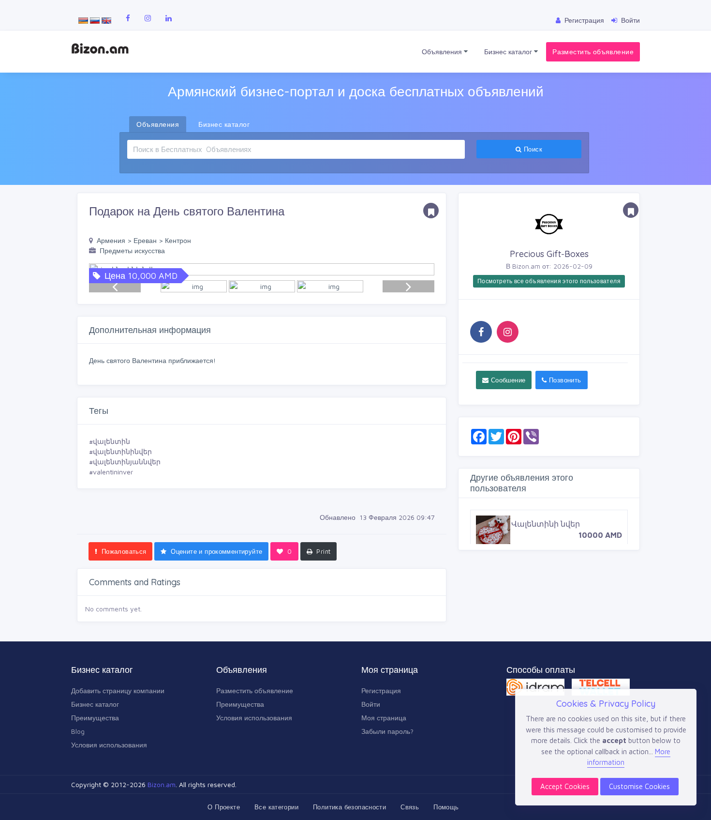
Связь (409, 807)
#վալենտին (109, 441)
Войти (370, 704)
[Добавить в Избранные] (431, 210)
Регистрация (381, 690)
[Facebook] (481, 332)
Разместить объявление (593, 51)
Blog (78, 731)
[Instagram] (507, 332)
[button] (422, 269)
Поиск (532, 149)
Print (322, 551)
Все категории (276, 807)
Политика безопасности (349, 807)
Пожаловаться (122, 551)
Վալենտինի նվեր (545, 524)
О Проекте (223, 807)
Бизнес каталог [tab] (224, 124)
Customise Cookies (639, 786)
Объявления (443, 51)
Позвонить (564, 380)
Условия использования (109, 745)
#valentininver (111, 472)
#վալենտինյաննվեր (125, 461)
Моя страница (383, 718)
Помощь (446, 807)
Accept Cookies (565, 786)
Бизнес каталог (509, 51)
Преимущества (95, 718)
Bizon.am (162, 784)
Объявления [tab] (157, 124)
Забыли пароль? (387, 731)
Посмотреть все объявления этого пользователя (549, 281)
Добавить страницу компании (117, 690)
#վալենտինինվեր (120, 451)
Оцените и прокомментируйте (216, 551)
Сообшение (507, 380)
